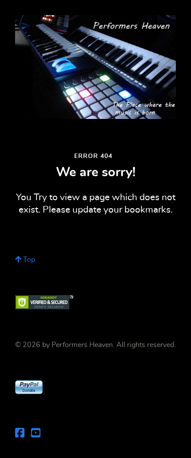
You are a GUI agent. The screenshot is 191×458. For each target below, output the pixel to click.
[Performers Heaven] (95, 67)
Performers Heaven (82, 344)
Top (28, 259)
